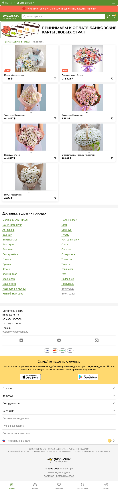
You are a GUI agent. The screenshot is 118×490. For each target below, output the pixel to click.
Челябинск (67, 279)
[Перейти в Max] (97, 340)
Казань (6, 269)
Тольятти (66, 259)
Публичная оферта (13, 425)
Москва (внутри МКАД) (15, 220)
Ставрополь (68, 254)
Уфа (63, 274)
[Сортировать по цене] (108, 16)
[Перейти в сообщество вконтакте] (21, 340)
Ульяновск (67, 269)
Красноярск (9, 283)
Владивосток (9, 239)
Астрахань (8, 229)
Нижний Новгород (12, 293)
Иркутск (6, 264)
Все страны (68, 293)
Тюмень (65, 264)
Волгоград (8, 244)
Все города (67, 288)
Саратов (66, 249)
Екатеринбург (10, 254)
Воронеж (7, 249)
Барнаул (7, 234)
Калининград (9, 274)
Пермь (65, 234)
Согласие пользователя (16, 433)
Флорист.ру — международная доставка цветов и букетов (59, 472)
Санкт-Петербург (12, 225)
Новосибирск (69, 220)
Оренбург (66, 229)
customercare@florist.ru (15, 331)
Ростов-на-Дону (70, 239)
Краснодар (8, 279)
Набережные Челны (14, 288)
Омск (64, 225)
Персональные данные (15, 418)
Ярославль (67, 283)
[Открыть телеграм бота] (59, 340)
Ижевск (6, 259)
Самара (66, 244)
